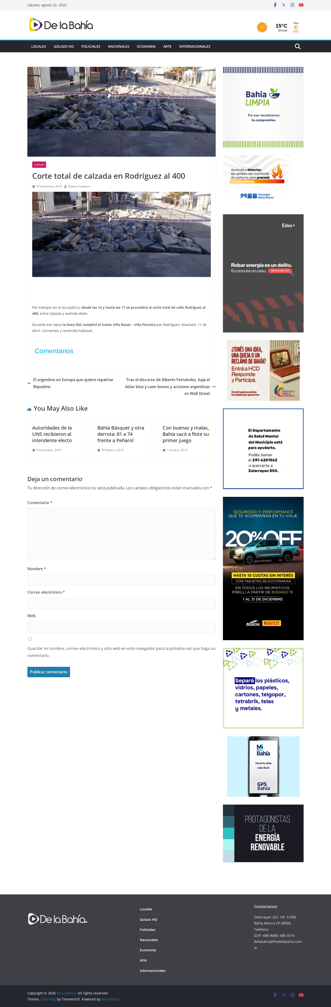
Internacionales (194, 46)
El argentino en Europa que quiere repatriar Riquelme (73, 383)
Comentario (39, 502)
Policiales (90, 46)
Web (31, 615)
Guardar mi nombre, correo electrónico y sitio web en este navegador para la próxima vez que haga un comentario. (121, 652)
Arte (167, 46)
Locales (38, 46)
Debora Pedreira (79, 186)
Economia (146, 46)
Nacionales (118, 46)
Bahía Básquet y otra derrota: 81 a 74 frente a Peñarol (120, 434)
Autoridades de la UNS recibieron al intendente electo (52, 434)
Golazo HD (64, 46)
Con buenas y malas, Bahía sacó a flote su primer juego (186, 434)
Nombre (36, 568)
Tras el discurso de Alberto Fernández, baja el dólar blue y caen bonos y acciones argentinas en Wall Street (167, 386)
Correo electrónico (46, 592)
